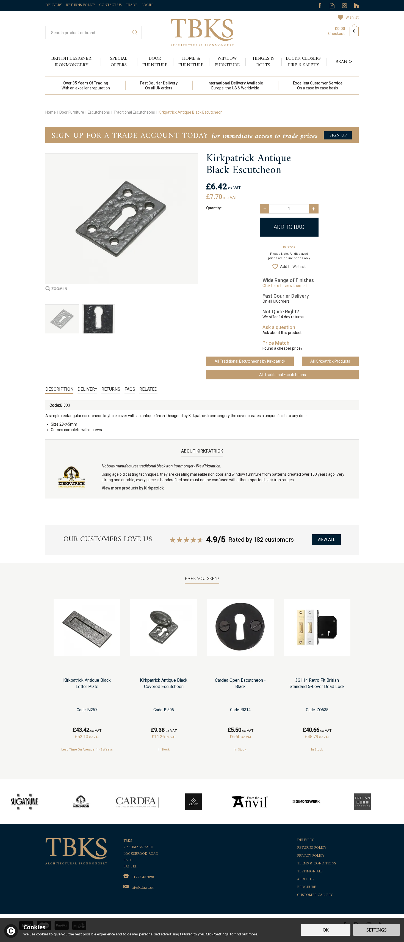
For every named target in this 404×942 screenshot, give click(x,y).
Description (59, 389)
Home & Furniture (191, 61)
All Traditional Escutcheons (282, 375)
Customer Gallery (315, 895)
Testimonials (310, 871)
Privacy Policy (310, 856)
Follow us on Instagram (344, 5)
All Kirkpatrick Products (330, 361)
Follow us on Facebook (319, 5)
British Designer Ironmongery (71, 61)
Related (148, 389)
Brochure (306, 887)
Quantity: (214, 208)
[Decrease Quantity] (264, 208)
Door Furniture (155, 61)
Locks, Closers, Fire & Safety (304, 61)
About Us (305, 879)
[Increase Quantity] (314, 208)
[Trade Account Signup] (202, 135)
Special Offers (118, 61)
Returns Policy (311, 848)
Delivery (87, 389)
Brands (344, 62)
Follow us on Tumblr (356, 5)
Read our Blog (332, 5)
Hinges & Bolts (263, 61)
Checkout (336, 33)
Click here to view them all (284, 285)
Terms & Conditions (316, 863)
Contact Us (110, 5)
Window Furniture (227, 61)
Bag (352, 30)
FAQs (129, 389)
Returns (110, 389)
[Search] (134, 32)
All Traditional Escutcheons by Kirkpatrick (250, 361)
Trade (131, 5)
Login (147, 5)
